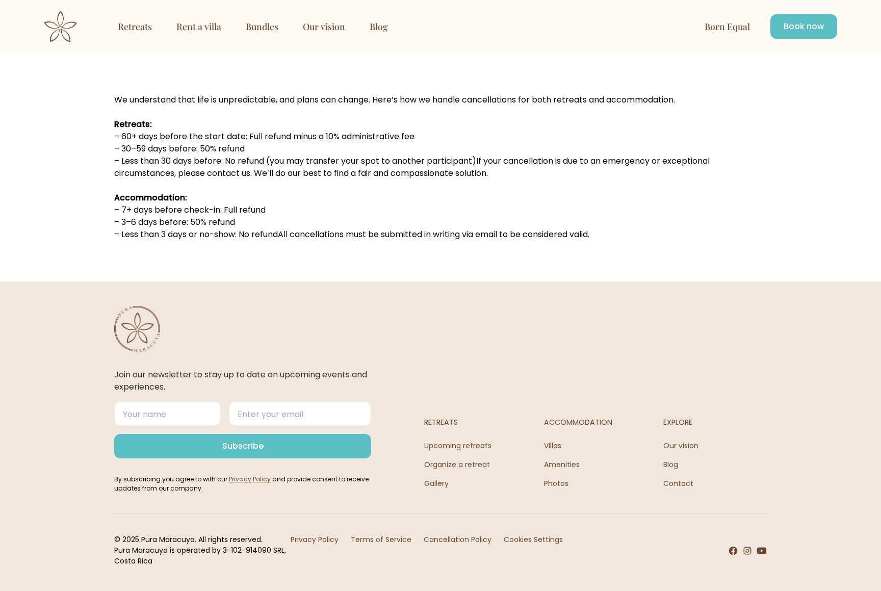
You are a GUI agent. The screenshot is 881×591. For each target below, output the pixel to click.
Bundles (262, 26)
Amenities (562, 464)
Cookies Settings (533, 539)
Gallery (436, 483)
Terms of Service (381, 539)
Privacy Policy (315, 539)
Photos (556, 483)
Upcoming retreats (457, 446)
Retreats (135, 26)
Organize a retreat (457, 464)
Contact (678, 483)
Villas (552, 446)
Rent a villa (198, 26)
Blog (378, 26)
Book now (804, 26)
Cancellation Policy (457, 539)
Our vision (324, 26)
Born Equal (727, 26)
